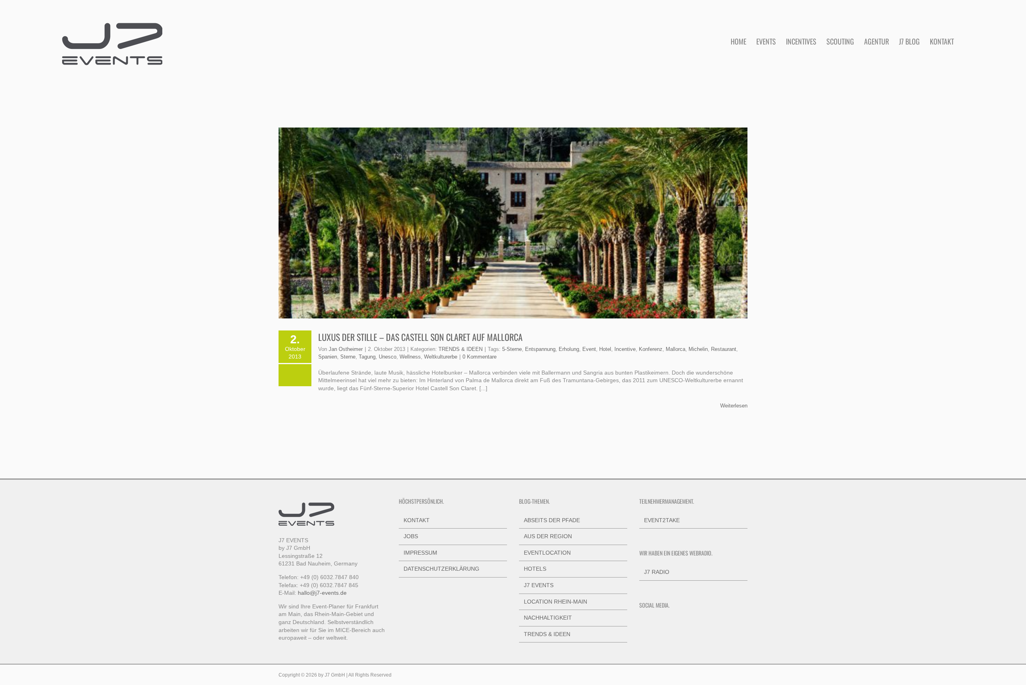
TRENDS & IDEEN (460, 349)
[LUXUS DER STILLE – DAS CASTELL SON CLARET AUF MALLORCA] (513, 223)
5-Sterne (512, 349)
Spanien (327, 357)
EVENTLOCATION (547, 552)
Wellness (410, 357)
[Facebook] (641, 624)
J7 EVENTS (538, 585)
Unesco (387, 357)
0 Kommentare (480, 357)
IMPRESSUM (420, 552)
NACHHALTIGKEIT (548, 617)
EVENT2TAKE (662, 520)
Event (589, 349)
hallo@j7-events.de (322, 593)
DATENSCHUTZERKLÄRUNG (441, 568)
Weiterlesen (733, 406)
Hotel (605, 349)
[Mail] (685, 624)
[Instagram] (652, 624)
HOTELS (535, 568)
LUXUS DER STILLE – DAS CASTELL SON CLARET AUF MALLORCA (420, 336)
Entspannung (540, 349)
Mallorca (675, 349)
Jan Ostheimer (346, 349)
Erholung (569, 349)
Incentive (625, 349)
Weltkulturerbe (440, 357)
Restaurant (723, 349)
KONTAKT (417, 520)
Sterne (347, 357)
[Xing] (674, 624)
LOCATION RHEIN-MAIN (555, 601)
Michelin (698, 349)
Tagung (367, 357)
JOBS (411, 536)
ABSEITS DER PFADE (552, 520)
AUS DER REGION (548, 536)
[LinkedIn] (663, 624)
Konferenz (650, 349)
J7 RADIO (656, 572)
